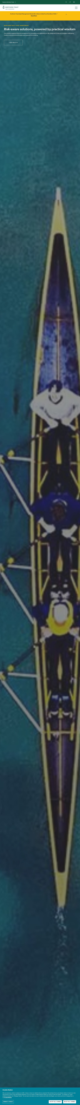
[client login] (74, 2)
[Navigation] (76, 7)
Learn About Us (13, 42)
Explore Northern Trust (8, 2)
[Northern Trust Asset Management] (10, 8)
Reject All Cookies (69, 1101)
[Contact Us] (66, 2)
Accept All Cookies (55, 1101)
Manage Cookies (8, 1101)
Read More (34, 15)
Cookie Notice (8, 1097)
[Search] (70, 2)
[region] (40, 1096)
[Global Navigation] (15, 2)
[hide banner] (66, 14)
